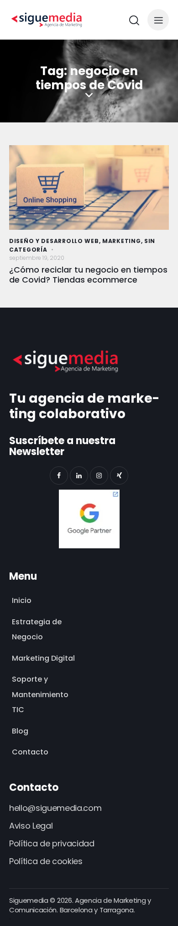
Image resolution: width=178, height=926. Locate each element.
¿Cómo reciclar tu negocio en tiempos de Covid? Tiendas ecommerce (88, 275)
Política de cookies (46, 861)
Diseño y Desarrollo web (54, 241)
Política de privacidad (51, 843)
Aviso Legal (30, 825)
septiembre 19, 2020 (36, 258)
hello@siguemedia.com (55, 808)
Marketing (121, 241)
